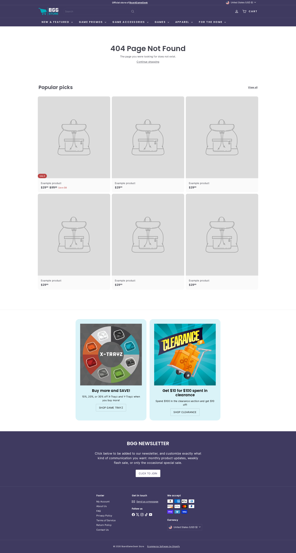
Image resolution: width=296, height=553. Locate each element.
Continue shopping (148, 61)
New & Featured (56, 22)
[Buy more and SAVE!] (111, 354)
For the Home (211, 22)
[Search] (132, 11)
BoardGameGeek (138, 2)
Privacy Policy (104, 515)
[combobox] (99, 11)
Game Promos (91, 22)
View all (252, 87)
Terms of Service (106, 520)
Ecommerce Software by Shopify (163, 546)
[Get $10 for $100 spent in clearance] (185, 354)
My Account (102, 501)
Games (161, 22)
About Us (101, 506)
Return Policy (103, 525)
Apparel (182, 22)
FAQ (98, 510)
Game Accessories (129, 22)
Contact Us (102, 529)
